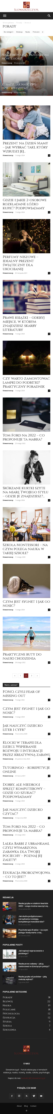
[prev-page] (15, 675)
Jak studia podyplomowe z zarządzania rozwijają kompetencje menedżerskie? (31, 919)
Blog (26, 1106)
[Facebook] (12, 1096)
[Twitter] (26, 1096)
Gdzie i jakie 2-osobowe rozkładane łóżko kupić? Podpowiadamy (24, 204)
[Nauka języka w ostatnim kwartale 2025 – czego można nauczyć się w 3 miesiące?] (9, 906)
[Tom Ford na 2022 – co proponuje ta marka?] (26, 415)
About (19, 1106)
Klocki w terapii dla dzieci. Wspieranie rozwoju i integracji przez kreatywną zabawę (26, 748)
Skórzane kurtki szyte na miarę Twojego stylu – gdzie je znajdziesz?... (25, 492)
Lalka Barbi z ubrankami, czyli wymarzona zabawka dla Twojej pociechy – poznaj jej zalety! (26, 851)
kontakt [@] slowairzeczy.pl (33, 1078)
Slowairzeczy (7, 63)
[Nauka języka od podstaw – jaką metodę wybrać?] (9, 980)
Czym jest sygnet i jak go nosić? (26, 603)
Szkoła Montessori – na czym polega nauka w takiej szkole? (25, 549)
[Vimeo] (34, 1096)
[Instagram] (19, 1096)
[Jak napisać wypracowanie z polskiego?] (9, 954)
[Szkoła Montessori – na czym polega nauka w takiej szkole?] (26, 524)
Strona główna (8, 23)
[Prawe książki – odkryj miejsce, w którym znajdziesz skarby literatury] (26, 297)
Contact (33, 1106)
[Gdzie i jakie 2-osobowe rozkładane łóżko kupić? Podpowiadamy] (26, 179)
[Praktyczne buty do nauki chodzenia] (26, 634)
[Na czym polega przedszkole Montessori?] (26, 58)
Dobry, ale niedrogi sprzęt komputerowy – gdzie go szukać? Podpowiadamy (24, 790)
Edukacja (19, 32)
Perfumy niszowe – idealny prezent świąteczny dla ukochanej (20, 263)
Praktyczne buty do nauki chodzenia (22, 656)
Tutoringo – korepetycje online (26, 769)
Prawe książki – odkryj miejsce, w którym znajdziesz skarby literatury (24, 323)
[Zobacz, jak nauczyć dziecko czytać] (26, 88)
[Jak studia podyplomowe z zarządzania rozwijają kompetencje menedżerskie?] (9, 919)
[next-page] (37, 675)
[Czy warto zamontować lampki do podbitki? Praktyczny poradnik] (26, 358)
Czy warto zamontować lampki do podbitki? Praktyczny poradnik (26, 382)
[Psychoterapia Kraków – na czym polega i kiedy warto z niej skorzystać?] (9, 933)
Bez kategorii (8, 32)
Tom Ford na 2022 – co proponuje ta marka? (24, 437)
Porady (19, 23)
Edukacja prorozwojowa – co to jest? (26, 874)
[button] (4, 15)
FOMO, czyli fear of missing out (21, 693)
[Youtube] (41, 1096)
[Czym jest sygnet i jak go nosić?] (26, 581)
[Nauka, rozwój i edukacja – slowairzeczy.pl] (26, 6)
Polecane (36, 32)
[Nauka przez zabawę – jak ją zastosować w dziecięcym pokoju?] (9, 967)
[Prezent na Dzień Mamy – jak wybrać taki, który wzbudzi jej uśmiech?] (26, 122)
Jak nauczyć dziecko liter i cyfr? (23, 727)
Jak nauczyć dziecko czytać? (23, 811)
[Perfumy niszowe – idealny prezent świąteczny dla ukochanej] (26, 236)
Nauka (27, 32)
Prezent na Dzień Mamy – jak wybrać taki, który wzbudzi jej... (25, 147)
